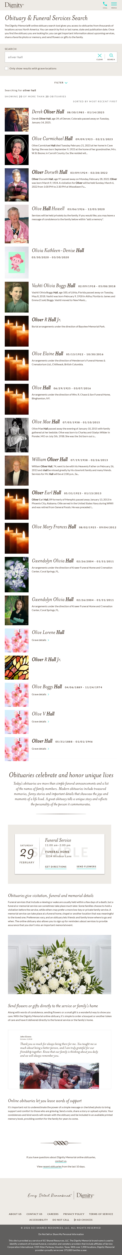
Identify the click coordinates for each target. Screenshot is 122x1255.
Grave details (39, 639)
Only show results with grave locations (33, 68)
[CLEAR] (100, 56)
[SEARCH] (111, 55)
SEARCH (11, 48)
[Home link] (14, 5)
